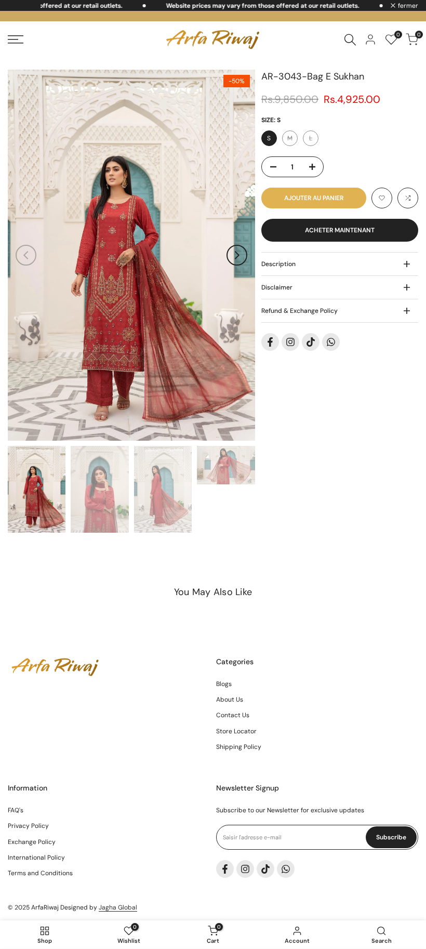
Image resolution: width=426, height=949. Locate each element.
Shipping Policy (238, 747)
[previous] (26, 255)
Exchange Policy (32, 842)
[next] (237, 255)
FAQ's (15, 810)
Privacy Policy (28, 826)
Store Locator (236, 731)
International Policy (36, 857)
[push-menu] (15, 39)
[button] (381, 198)
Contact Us (232, 715)
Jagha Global (118, 907)
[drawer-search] (350, 40)
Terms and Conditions (40, 873)
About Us (229, 699)
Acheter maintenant (340, 230)
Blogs (224, 684)
